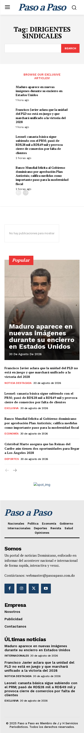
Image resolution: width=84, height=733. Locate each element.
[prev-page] (18, 193)
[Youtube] (46, 588)
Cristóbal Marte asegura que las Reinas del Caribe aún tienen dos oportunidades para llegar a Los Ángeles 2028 (41, 448)
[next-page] (25, 193)
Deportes (11, 459)
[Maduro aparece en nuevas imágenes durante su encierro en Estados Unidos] (42, 310)
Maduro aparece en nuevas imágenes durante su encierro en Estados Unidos (39, 91)
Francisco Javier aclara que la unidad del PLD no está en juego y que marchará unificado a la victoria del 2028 (42, 115)
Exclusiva (11, 408)
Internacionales (16, 655)
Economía (11, 433)
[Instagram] (21, 588)
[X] (34, 588)
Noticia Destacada (18, 383)
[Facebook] (9, 588)
